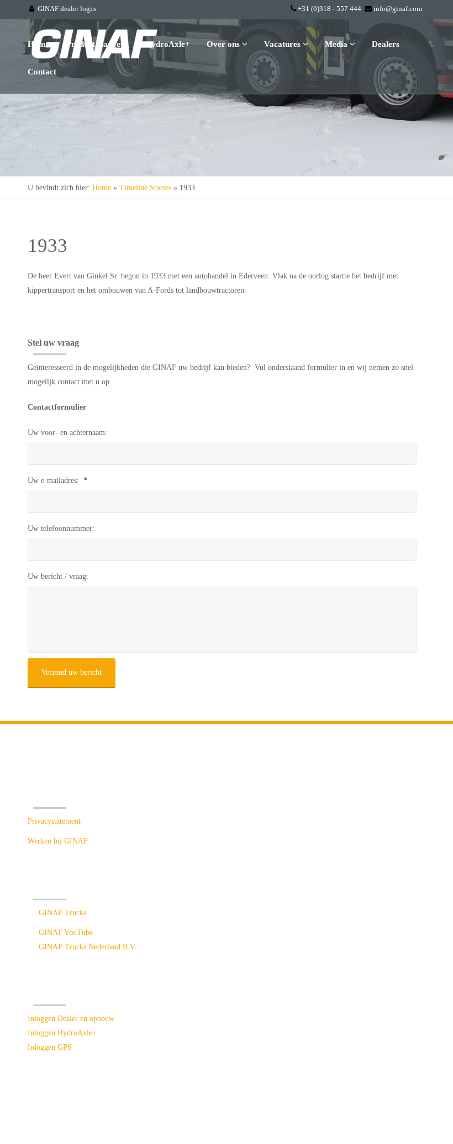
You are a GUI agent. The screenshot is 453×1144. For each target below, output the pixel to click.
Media (337, 44)
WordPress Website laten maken (329, 1114)
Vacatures (283, 44)
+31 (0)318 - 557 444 (329, 8)
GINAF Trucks (62, 913)
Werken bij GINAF (58, 841)
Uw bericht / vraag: (58, 576)
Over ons (224, 44)
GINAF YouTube (66, 932)
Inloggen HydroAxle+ (62, 1033)
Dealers (385, 44)
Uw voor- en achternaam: (67, 432)
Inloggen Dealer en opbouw (71, 1018)
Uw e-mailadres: (57, 480)
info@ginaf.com (397, 8)
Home (39, 44)
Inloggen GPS (50, 1047)
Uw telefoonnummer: (61, 528)
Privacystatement (54, 821)
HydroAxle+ (167, 44)
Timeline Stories (145, 188)
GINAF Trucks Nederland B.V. (87, 947)
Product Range (94, 44)
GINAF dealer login (67, 8)
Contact (42, 71)
